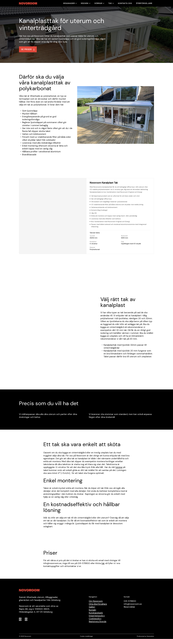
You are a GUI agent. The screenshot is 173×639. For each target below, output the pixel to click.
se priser (26, 49)
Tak (110, 3)
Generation (150, 636)
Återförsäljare (144, 3)
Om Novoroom (96, 601)
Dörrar (98, 3)
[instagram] (27, 619)
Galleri (92, 607)
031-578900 (130, 601)
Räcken (84, 3)
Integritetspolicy (97, 615)
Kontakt (92, 610)
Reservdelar (129, 607)
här (103, 563)
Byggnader (69, 3)
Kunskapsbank (96, 612)
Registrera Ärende (97, 621)
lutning (119, 467)
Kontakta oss (125, 3)
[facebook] (21, 619)
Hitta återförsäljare (98, 604)
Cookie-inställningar (86, 636)
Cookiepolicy (95, 618)
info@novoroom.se (133, 604)
